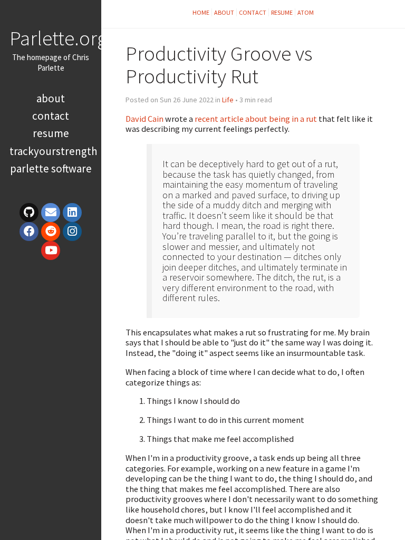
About (50, 98)
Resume (51, 133)
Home (200, 12)
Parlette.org (58, 38)
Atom (305, 12)
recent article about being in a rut (256, 118)
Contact (50, 116)
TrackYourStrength (53, 151)
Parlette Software (51, 168)
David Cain (144, 118)
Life (228, 99)
